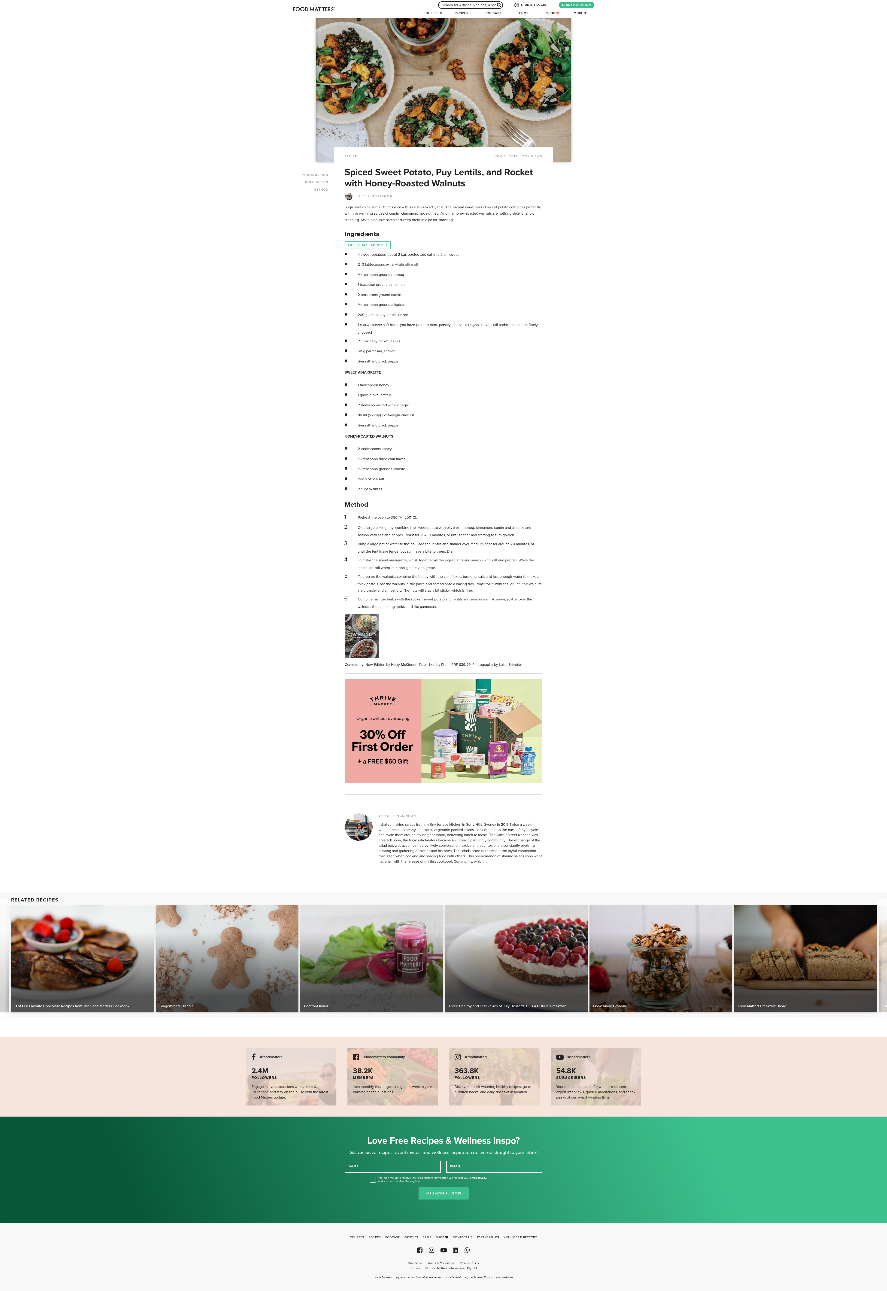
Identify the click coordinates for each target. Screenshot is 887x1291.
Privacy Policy (469, 1263)
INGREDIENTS (316, 182)
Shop (551, 13)
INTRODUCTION (314, 175)
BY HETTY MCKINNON (397, 816)
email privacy (478, 1177)
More (578, 13)
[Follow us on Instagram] (431, 1250)
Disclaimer (415, 1263)
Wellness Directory (520, 1237)
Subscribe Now (443, 1193)
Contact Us (462, 1237)
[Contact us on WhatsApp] (467, 1250)
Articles (411, 1237)
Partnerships (488, 1237)
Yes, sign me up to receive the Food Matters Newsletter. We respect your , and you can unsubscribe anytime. (432, 1179)
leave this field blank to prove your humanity (18, 1122)
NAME (354, 1166)
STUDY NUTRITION (576, 5)
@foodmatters (271, 1057)
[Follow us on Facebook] (419, 1250)
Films (524, 13)
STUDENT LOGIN (533, 5)
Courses (431, 13)
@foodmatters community (384, 1057)
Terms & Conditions (441, 1263)
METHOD (320, 190)
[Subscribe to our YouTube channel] (443, 1250)
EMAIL (455, 1166)
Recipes (461, 13)
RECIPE (351, 156)
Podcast (493, 13)
